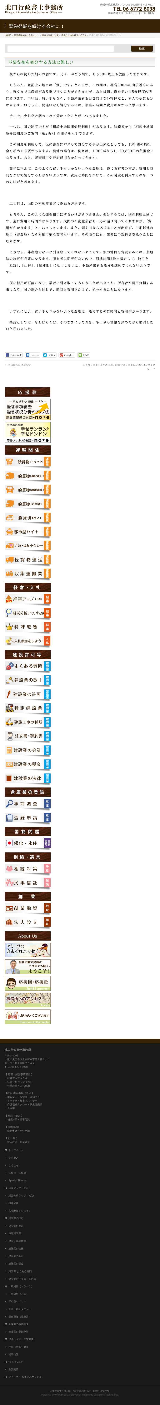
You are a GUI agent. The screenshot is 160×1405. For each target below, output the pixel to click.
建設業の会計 (16, 1256)
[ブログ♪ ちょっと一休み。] (28, 955)
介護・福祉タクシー (20, 1309)
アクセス (14, 1157)
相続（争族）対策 (19, 1346)
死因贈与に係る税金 (18, 365)
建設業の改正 (16, 1225)
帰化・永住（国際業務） (22, 1339)
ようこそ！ (15, 1165)
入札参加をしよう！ (20, 1210)
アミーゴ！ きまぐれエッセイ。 (26, 1377)
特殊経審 (14, 1203)
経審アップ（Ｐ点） (20, 1188)
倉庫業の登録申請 (19, 1331)
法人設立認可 (16, 1362)
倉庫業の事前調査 (19, 1324)
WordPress (61, 1394)
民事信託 (14, 1354)
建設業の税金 (16, 1263)
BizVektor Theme (80, 1394)
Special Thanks (17, 1180)
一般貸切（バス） (19, 1293)
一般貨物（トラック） (21, 1286)
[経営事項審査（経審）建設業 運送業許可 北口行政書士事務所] (34, 11)
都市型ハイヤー (17, 1301)
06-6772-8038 (139, 9)
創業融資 (14, 1369)
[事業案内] (28, 972)
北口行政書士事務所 (75, 1391)
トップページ (16, 1150)
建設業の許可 (16, 1218)
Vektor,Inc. (99, 1394)
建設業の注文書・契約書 (22, 1278)
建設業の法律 (16, 1248)
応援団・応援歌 (17, 1173)
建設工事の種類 (17, 1241)
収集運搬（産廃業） (20, 1316)
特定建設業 (15, 1233)
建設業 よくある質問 (20, 1271)
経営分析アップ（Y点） (22, 1195)
